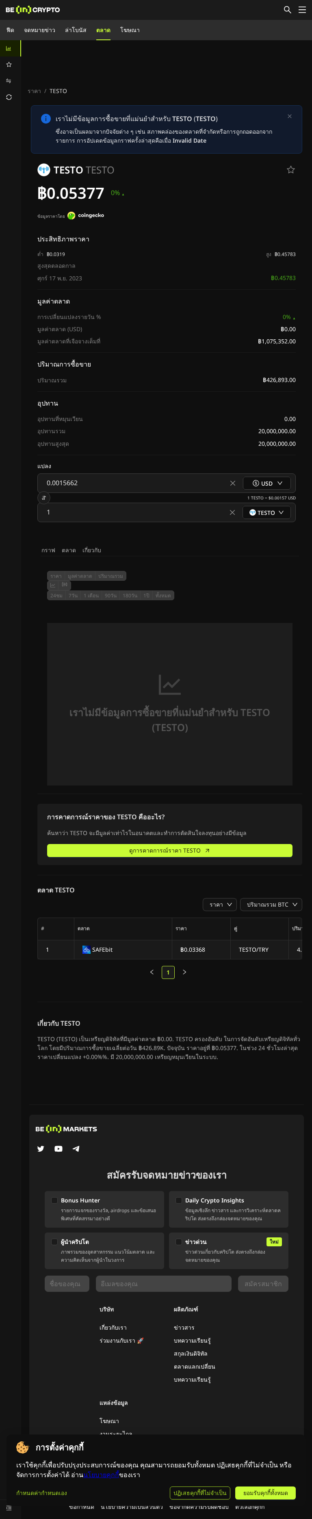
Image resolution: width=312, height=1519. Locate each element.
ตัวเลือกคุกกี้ (249, 1506)
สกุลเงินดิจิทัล (191, 1353)
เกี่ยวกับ (91, 550)
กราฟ (48, 550)
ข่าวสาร (184, 1327)
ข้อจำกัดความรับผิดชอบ (199, 1506)
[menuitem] (10, 48)
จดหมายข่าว (39, 30)
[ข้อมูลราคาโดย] (85, 216)
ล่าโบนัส (76, 30)
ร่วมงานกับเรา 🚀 (122, 1340)
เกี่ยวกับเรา (113, 1327)
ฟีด (10, 30)
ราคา (34, 91)
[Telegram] (76, 1149)
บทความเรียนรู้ (192, 1340)
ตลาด (103, 30)
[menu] (10, 72)
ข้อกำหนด (81, 1506)
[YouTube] (58, 1149)
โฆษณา (130, 30)
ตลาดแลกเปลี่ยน (194, 1366)
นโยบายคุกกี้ (101, 1475)
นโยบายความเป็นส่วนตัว (132, 1506)
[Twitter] (41, 1149)
